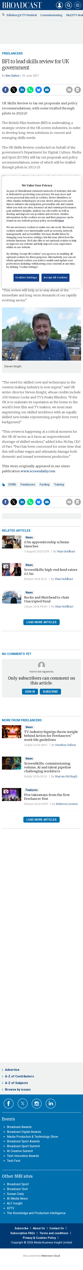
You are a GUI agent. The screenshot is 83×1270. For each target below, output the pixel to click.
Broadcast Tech (17, 1189)
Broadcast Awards (19, 1127)
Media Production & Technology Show (32, 1137)
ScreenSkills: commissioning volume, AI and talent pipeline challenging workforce (47, 767)
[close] (81, 81)
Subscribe (50, 691)
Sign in (28, 81)
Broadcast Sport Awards (23, 1141)
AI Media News (17, 1198)
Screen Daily (15, 1194)
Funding (44, 484)
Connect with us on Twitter (23, 1103)
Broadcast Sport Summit (23, 1146)
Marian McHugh (66, 776)
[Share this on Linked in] (22, 89)
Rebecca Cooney (67, 804)
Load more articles (41, 622)
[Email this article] (46, 89)
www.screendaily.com (38, 471)
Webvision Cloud (50, 1255)
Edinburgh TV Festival (22, 15)
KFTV (10, 1208)
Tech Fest (13, 1161)
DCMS (12, 484)
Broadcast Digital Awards (24, 1132)
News (29, 537)
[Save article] (77, 89)
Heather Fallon (65, 745)
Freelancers (12, 53)
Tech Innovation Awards (23, 1156)
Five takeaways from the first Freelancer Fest (47, 797)
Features (32, 790)
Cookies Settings (26, 277)
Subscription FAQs (22, 1233)
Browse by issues (18, 1089)
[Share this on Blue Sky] (38, 89)
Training (59, 484)
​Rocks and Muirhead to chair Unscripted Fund (46, 599)
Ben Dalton (12, 75)
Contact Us (56, 1228)
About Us (39, 1228)
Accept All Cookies (55, 277)
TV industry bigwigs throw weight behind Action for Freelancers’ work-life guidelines (51, 736)
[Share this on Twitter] (13, 89)
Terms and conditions (53, 1233)
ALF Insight (14, 1203)
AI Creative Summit (20, 1151)
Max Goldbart (66, 551)
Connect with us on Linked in (51, 1104)
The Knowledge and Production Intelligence (36, 1213)
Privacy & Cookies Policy (39, 1237)
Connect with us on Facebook (8, 1104)
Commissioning (51, 15)
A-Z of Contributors (19, 1076)
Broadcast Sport (18, 1184)
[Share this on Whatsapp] (30, 89)
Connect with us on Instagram (37, 1104)
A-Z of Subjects (16, 1083)
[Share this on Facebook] (5, 89)
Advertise (12, 1070)
